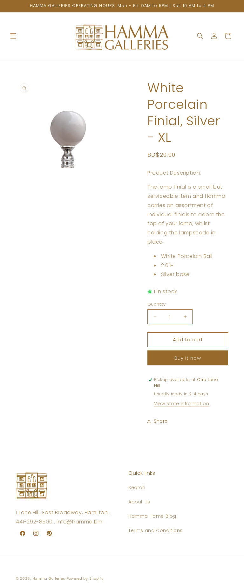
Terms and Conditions (155, 530)
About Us (139, 502)
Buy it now (187, 358)
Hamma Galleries (49, 578)
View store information (181, 403)
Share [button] (161, 421)
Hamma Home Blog (152, 516)
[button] (13, 36)
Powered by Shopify (85, 578)
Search (137, 487)
